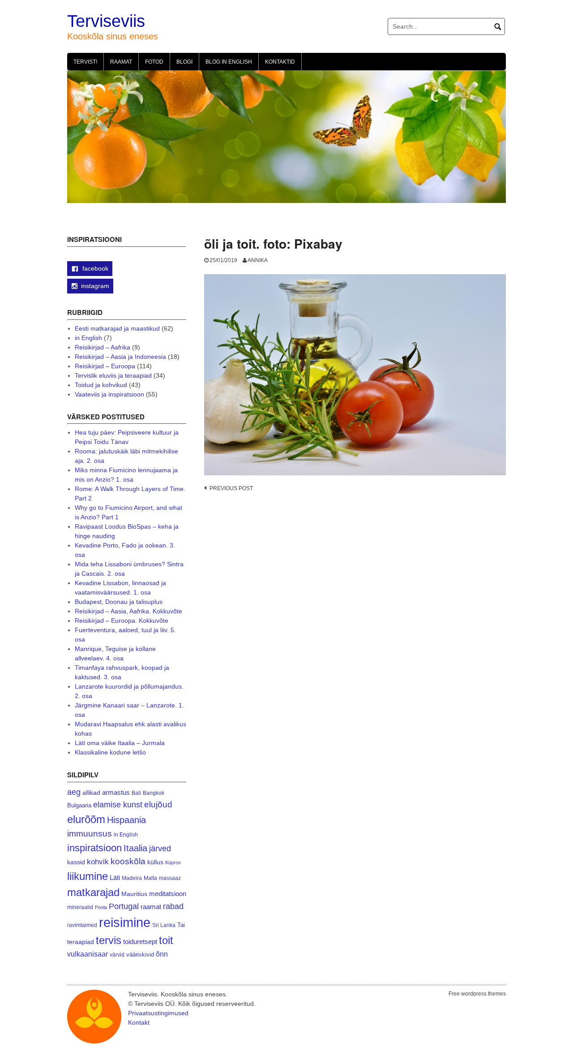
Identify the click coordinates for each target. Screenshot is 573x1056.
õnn (162, 954)
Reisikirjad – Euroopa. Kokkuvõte (121, 620)
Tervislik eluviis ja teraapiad (113, 375)
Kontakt (139, 1022)
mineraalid (80, 907)
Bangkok (153, 793)
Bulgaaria (79, 805)
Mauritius (134, 894)
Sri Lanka (163, 925)
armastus (116, 792)
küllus (155, 862)
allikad (91, 792)
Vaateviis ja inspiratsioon (109, 394)
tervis (108, 940)
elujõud (158, 804)
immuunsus (89, 833)
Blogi (184, 62)
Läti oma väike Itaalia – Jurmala (120, 742)
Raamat (121, 62)
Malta (150, 878)
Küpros (173, 862)
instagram (95, 285)
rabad (173, 906)
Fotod (154, 62)
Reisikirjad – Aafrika (102, 347)
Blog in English (228, 62)
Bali (136, 793)
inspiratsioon (94, 847)
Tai (181, 925)
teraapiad (80, 941)
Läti (115, 877)
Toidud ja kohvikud (101, 384)
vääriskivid (140, 954)
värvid (117, 955)
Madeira (132, 878)
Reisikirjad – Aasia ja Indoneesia (120, 356)
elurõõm (86, 819)
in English (88, 337)
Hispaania (126, 820)
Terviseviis (106, 21)
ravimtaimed (82, 925)
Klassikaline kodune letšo (110, 752)
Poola (101, 907)
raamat (151, 906)
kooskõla (128, 861)
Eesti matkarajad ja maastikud (117, 328)
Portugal (124, 906)
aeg (74, 792)
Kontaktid (280, 62)
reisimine (124, 922)
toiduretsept (140, 941)
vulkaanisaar (87, 954)
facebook (94, 268)
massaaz (170, 878)
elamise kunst (117, 804)
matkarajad (93, 892)
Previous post (231, 488)
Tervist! (85, 62)
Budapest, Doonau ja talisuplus (118, 601)
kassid (76, 862)
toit (166, 940)
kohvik (98, 861)
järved (160, 848)
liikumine (87, 876)
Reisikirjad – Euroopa (105, 366)
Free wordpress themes (477, 994)
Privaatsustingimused (158, 1013)
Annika (258, 260)
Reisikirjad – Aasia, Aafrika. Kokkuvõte (128, 611)
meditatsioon (167, 893)
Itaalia (135, 848)
